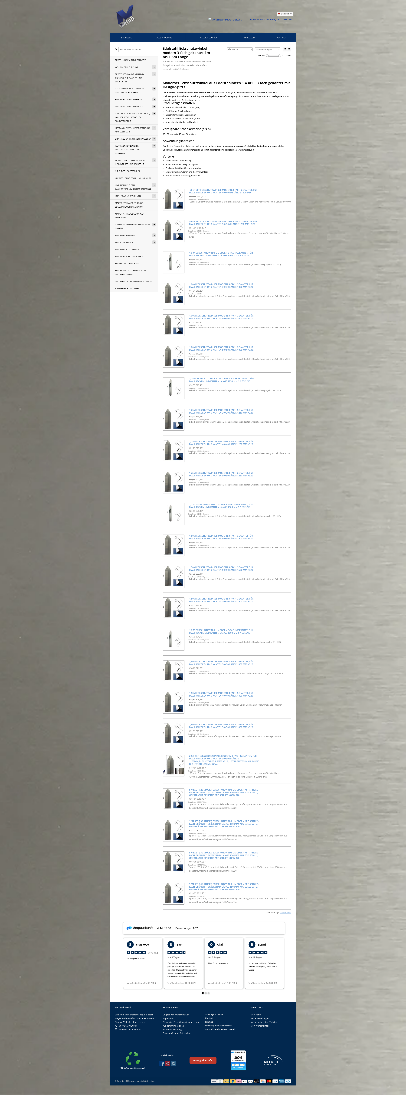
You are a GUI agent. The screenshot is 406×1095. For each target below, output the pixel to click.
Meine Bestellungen (259, 1018)
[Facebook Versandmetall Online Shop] (161, 1063)
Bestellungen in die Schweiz (130, 60)
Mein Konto (286, 19)
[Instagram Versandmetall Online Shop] (173, 1063)
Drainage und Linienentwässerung (134, 138)
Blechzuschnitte (124, 242)
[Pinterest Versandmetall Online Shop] (167, 1063)
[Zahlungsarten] (214, 1081)
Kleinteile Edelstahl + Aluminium (133, 178)
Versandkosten (285, 912)
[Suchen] (116, 49)
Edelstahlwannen (125, 235)
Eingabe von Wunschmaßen (176, 1014)
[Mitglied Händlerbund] (273, 1060)
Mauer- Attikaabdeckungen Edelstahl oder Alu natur (129, 205)
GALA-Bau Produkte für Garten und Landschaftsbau (131, 90)
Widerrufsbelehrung (172, 1029)
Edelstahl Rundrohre (127, 249)
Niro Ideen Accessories (127, 171)
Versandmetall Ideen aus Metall (220, 1029)
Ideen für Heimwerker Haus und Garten (132, 226)
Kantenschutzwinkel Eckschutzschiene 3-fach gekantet (128, 149)
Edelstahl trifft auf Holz (129, 106)
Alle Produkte (164, 37)
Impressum (249, 37)
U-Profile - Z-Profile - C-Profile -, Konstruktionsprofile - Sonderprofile (132, 117)
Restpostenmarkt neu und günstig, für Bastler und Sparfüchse (129, 78)
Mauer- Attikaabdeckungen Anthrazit (129, 215)
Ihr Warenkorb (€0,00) (264, 19)
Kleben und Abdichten (127, 263)
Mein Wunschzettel (259, 1025)
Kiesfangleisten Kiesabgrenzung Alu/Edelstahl (132, 130)
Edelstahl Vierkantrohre (129, 256)
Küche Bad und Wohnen (128, 196)
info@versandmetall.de (130, 1029)
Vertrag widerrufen (203, 1060)
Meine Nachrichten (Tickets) (263, 1022)
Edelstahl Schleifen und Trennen (133, 281)
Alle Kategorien (208, 37)
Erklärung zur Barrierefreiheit (218, 1025)
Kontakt (281, 37)
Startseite (126, 37)
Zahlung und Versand (215, 1014)
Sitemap (209, 1021)
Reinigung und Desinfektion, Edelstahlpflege (130, 272)
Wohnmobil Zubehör (126, 67)
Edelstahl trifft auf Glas (128, 99)
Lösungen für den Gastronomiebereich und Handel (133, 187)
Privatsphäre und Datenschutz (177, 1033)
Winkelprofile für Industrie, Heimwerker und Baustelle (130, 162)
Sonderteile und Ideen (127, 288)
